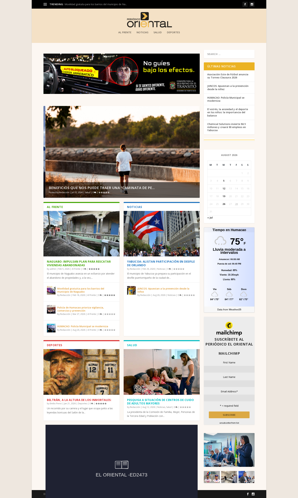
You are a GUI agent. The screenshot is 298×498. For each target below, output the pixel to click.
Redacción (62, 192)
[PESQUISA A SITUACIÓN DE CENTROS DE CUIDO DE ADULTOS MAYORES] (162, 372)
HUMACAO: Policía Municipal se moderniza (82, 326)
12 (223, 188)
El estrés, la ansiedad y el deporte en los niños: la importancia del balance (227, 112)
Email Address (229, 391)
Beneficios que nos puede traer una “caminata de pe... (100, 187)
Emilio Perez (56, 403)
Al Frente (124, 32)
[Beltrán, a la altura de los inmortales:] (81, 372)
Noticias (142, 32)
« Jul (210, 217)
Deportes (173, 32)
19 (223, 196)
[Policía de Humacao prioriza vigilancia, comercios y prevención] (51, 309)
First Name (229, 362)
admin (53, 268)
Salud (157, 32)
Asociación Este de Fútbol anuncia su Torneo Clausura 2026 (227, 76)
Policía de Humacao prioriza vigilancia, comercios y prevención (80, 309)
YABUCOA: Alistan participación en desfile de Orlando (161, 263)
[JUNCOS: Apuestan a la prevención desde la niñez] (131, 290)
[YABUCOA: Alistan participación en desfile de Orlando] (162, 233)
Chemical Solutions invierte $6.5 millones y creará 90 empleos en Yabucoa (226, 127)
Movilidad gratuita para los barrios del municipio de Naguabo (80, 290)
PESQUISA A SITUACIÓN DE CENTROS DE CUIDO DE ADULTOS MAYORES (160, 401)
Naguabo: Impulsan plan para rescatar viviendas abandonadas (79, 263)
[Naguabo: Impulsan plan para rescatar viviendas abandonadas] (81, 233)
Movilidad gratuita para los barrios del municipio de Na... (95, 4)
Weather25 (235, 309)
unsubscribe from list (229, 423)
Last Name (229, 377)
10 (195, 109)
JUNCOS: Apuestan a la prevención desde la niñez (163, 290)
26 (223, 204)
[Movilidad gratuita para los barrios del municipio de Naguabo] (51, 290)
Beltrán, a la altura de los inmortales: (79, 400)
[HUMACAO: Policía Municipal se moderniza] (51, 328)
